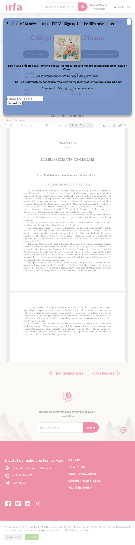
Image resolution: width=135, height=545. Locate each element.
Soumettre (14, 103)
